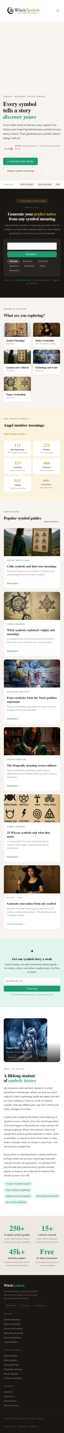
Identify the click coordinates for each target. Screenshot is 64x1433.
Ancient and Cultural (13, 1328)
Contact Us (9, 1396)
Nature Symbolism (12, 1337)
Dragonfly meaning (13, 1369)
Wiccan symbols (11, 1373)
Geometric (14, 266)
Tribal (42, 266)
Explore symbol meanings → (22, 170)
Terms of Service (11, 1405)
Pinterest (12, 1057)
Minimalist (14, 270)
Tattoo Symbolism (12, 1324)
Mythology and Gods (13, 1333)
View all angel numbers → (15, 434)
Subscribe (32, 988)
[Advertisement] (32, 55)
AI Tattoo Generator (13, 1378)
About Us (8, 1391)
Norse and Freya (11, 1364)
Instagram (24, 1057)
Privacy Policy (10, 1400)
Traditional (43, 261)
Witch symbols (27, 184)
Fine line (13, 261)
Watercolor (29, 266)
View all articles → (52, 521)
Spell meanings (44, 184)
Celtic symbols (10, 1360)
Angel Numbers (11, 1342)
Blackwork (27, 261)
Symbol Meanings (12, 1319)
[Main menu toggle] (57, 10)
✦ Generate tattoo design (20, 161)
